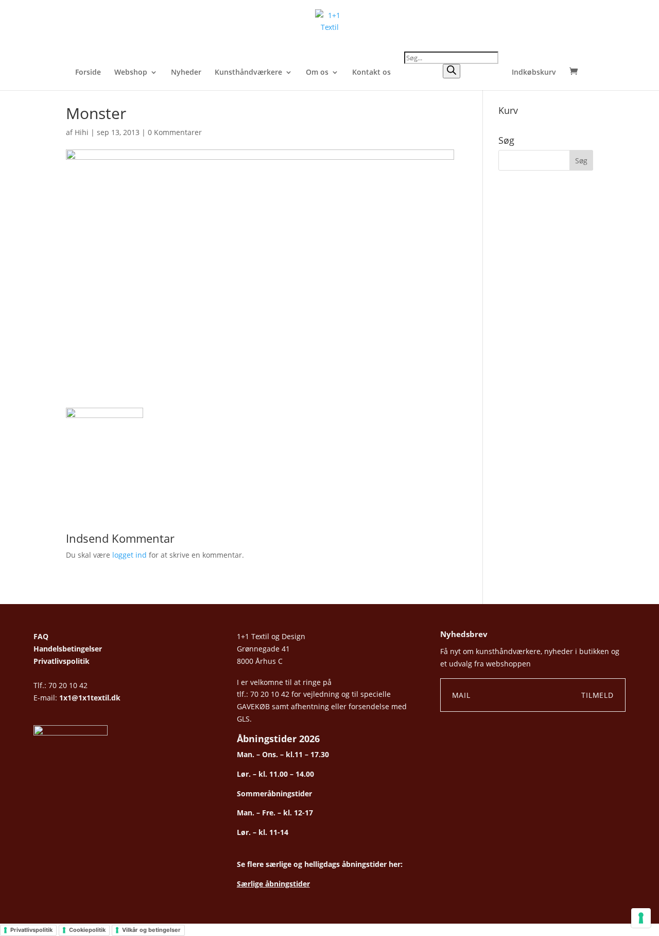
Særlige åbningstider (273, 884)
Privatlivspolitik (61, 661)
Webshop (130, 73)
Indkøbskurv (534, 73)
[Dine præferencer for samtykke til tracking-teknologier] (641, 918)
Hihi (82, 132)
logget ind (129, 555)
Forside (88, 73)
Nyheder (186, 73)
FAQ (40, 636)
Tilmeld (597, 695)
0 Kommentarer (175, 132)
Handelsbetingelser (67, 649)
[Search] (451, 71)
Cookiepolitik (87, 929)
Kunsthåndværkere (248, 73)
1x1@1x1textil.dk (89, 698)
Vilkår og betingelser (151, 929)
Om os (317, 73)
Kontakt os (371, 73)
